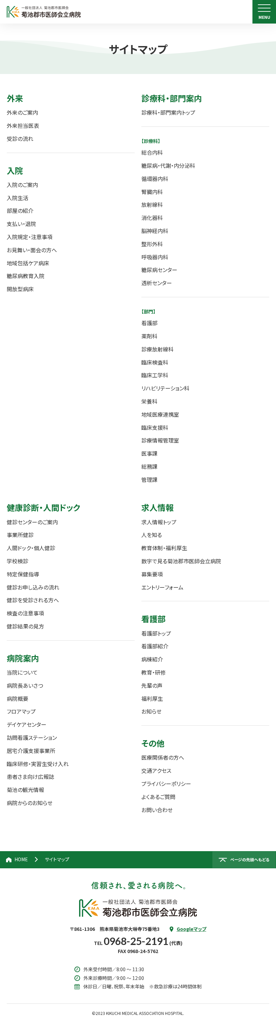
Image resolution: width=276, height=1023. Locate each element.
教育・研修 (153, 672)
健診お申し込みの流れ (33, 587)
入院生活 (17, 198)
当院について (22, 672)
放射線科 (152, 204)
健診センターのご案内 (32, 522)
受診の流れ (20, 139)
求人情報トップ (158, 522)
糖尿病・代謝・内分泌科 (168, 165)
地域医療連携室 (160, 414)
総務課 (149, 466)
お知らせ (151, 711)
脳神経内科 (154, 231)
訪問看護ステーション (32, 737)
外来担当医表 (23, 125)
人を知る (151, 535)
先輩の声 (152, 685)
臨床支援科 (154, 427)
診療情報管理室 (160, 440)
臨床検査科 (154, 362)
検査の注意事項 (25, 613)
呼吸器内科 (154, 257)
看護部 (149, 323)
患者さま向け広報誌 (30, 776)
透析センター (156, 283)
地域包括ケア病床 (28, 263)
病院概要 (17, 698)
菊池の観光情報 (25, 790)
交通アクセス (156, 770)
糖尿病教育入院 (25, 276)
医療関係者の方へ (162, 757)
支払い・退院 (21, 224)
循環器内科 (154, 179)
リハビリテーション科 (165, 388)
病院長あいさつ (25, 685)
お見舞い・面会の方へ (32, 250)
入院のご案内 (22, 185)
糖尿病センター (159, 270)
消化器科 (152, 218)
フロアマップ (21, 711)
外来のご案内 (22, 112)
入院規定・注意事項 (30, 237)
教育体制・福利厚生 (164, 548)
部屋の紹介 (20, 210)
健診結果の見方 (25, 626)
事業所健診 (20, 535)
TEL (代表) (138, 943)
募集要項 (152, 574)
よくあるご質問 (158, 797)
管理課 (149, 480)
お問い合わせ (157, 810)
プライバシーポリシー (166, 784)
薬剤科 (149, 336)
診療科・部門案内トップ (168, 112)
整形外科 (152, 244)
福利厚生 (152, 698)
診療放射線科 (157, 349)
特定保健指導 (23, 574)
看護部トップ (156, 633)
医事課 (149, 453)
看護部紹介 (154, 646)
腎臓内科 (152, 192)
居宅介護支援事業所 (31, 751)
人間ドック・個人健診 (31, 548)
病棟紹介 (152, 659)
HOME (21, 859)
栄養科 (149, 401)
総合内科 (152, 152)
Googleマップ (191, 928)
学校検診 (17, 561)
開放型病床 (20, 289)
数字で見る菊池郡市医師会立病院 (181, 561)
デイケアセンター (26, 724)
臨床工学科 (154, 375)
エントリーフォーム (162, 587)
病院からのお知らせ (30, 803)
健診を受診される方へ (33, 600)
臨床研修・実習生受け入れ (38, 764)
